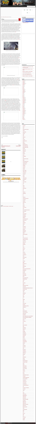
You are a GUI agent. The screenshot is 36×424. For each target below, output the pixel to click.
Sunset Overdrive (25, 368)
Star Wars (24, 359)
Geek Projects (24, 211)
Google (23, 221)
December (23, 99)
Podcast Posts (24, 313)
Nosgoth (24, 290)
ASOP (23, 138)
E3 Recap (2, 19)
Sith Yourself (24, 349)
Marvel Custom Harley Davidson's (27, 268)
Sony (23, 355)
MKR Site (9, 423)
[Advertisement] (17, 11)
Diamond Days (24, 188)
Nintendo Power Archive (25, 285)
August (23, 84)
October (23, 82)
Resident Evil (24, 335)
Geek (23, 208)
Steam (23, 363)
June (23, 94)
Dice (23, 189)
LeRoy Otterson (24, 257)
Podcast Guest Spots (25, 312)
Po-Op (23, 309)
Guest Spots (24, 226)
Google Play (24, 222)
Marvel (23, 267)
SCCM (23, 344)
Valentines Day (24, 396)
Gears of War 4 (24, 207)
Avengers (24, 139)
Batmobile (24, 148)
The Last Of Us (24, 382)
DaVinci (23, 180)
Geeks (23, 212)
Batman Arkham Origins (25, 147)
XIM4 (23, 414)
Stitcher (23, 364)
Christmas (24, 167)
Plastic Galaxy (24, 303)
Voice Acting (24, 400)
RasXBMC (24, 331)
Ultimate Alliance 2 (25, 395)
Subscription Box (25, 367)
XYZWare (24, 418)
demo (17, 79)
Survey (23, 372)
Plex (23, 308)
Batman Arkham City (25, 144)
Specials (24, 358)
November (23, 100)
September (23, 83)
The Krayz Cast (24, 381)
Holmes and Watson (25, 234)
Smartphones (24, 350)
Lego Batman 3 (24, 254)
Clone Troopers (24, 170)
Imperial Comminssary (25, 239)
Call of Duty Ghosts (25, 162)
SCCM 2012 (24, 345)
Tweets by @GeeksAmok (25, 22)
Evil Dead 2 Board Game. (25, 198)
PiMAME (24, 299)
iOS (23, 245)
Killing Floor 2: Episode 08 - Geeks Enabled (27, 71)
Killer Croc (24, 248)
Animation (24, 133)
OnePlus (24, 294)
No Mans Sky (24, 286)
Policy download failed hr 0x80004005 (27, 317)
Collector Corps (24, 171)
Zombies (24, 419)
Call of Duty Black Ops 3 (25, 161)
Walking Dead (24, 401)
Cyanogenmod (24, 179)
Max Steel (24, 271)
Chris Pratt (24, 166)
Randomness (24, 327)
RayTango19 (24, 332)
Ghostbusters (24, 216)
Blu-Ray (24, 152)
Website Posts (24, 405)
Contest (24, 176)
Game (23, 203)
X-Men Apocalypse (25, 409)
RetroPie (24, 336)
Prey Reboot (24, 321)
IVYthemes (7, 423)
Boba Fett (24, 153)
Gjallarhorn (24, 217)
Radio (23, 326)
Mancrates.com (24, 263)
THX (23, 386)
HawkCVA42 (24, 231)
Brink (23, 157)
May (22, 116)
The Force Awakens (25, 378)
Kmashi (23, 249)
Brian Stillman (24, 156)
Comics (23, 175)
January (23, 81)
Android (23, 130)
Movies (23, 276)
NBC (23, 281)
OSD (23, 295)
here (18, 39)
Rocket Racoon (24, 340)
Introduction (24, 244)
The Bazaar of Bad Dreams (26, 377)
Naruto (23, 280)
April (22, 117)
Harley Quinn (24, 230)
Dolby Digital (24, 193)
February (23, 108)
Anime (23, 134)
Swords (23, 373)
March (23, 107)
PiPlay (23, 300)
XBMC (23, 410)
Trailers (23, 390)
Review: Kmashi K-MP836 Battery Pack (27, 74)
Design (23, 185)
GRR (23, 225)
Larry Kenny (24, 253)
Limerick (24, 258)
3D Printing (24, 125)
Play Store (24, 304)
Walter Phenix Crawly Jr (25, 404)
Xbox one (24, 413)
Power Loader (24, 318)
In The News (24, 240)
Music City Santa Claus (25, 277)
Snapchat (24, 354)
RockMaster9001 (25, 341)
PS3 (23, 322)
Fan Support (24, 199)
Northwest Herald (25, 289)
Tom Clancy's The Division (26, 387)
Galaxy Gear (24, 202)
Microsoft (24, 272)
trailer (18, 57)
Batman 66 (24, 143)
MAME (23, 262)
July (22, 85)
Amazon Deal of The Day (25, 129)
